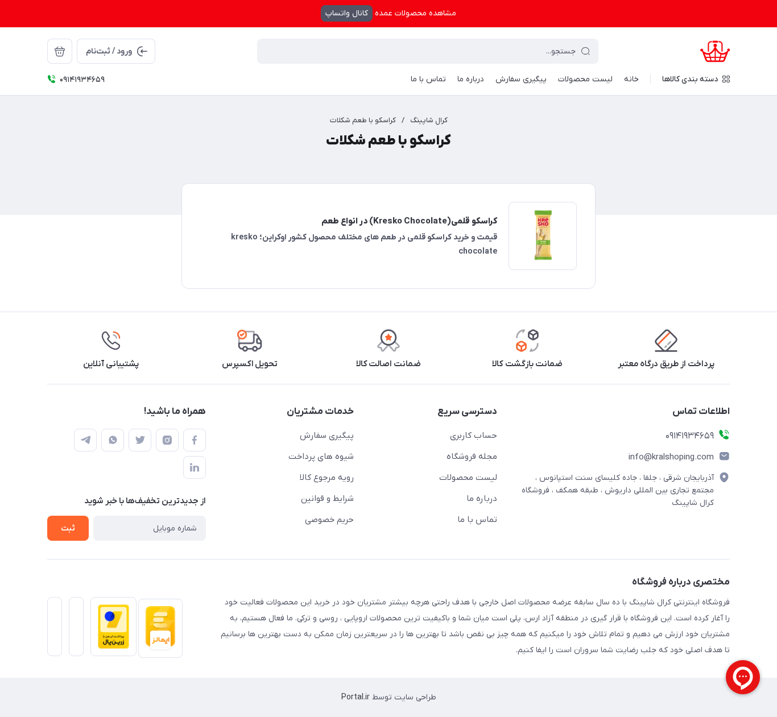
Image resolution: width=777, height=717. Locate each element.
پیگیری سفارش (327, 435)
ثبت (68, 528)
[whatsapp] (112, 440)
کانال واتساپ (346, 13)
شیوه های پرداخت (321, 456)
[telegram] (85, 440)
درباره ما (481, 498)
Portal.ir (355, 697)
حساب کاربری (473, 435)
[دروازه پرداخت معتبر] (110, 630)
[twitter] (140, 440)
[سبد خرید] (59, 51)
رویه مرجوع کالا (327, 477)
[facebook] (194, 440)
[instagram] (167, 440)
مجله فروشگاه (472, 456)
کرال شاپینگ (429, 120)
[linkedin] (194, 467)
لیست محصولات (468, 477)
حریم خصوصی (329, 519)
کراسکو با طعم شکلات (363, 120)
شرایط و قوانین (327, 498)
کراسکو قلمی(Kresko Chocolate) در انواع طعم (409, 221)
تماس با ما (477, 519)
